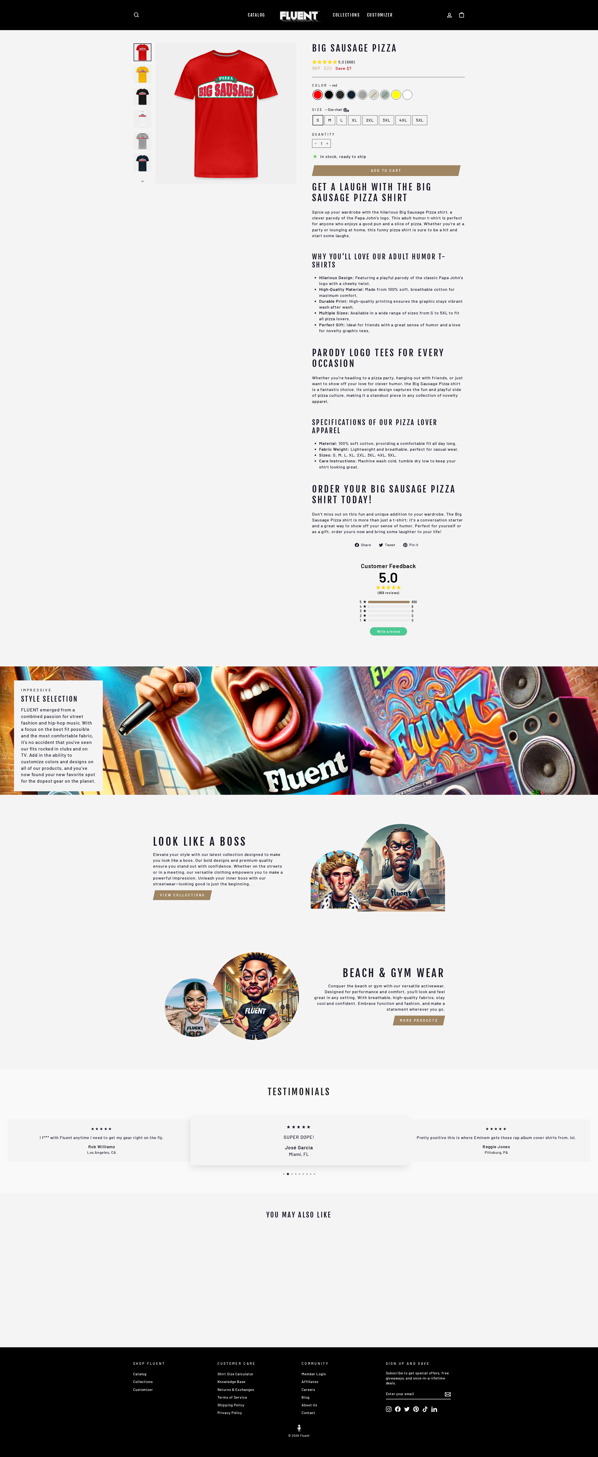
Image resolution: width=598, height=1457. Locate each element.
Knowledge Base (231, 1382)
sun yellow (396, 94)
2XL (370, 120)
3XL (386, 120)
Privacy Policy (229, 1413)
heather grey (362, 94)
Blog (306, 1397)
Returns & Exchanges (235, 1389)
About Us (309, 1405)
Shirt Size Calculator (235, 1374)
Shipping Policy (231, 1405)
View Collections (182, 895)
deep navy (351, 94)
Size (327, 110)
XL (354, 120)
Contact (308, 1413)
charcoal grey (340, 94)
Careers (308, 1389)
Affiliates (310, 1382)
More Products (419, 1020)
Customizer (380, 15)
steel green (385, 94)
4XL (403, 120)
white (407, 94)
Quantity (323, 134)
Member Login (314, 1374)
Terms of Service (232, 1397)
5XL (420, 120)
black (329, 94)
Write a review (388, 631)
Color (324, 85)
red (317, 94)
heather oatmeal (373, 94)
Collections (346, 15)
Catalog (256, 15)
